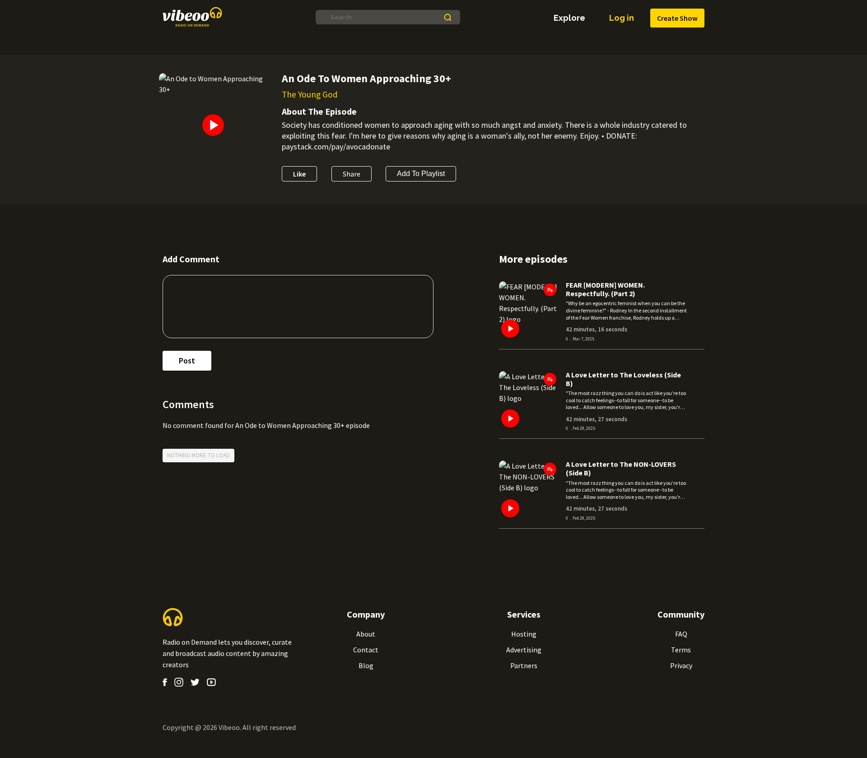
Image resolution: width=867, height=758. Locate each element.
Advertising (523, 649)
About (365, 633)
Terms (681, 649)
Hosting (523, 633)
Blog (366, 665)
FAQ (681, 633)
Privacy (681, 665)
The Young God (310, 94)
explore (569, 18)
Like (299, 173)
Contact (365, 649)
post (187, 360)
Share (351, 173)
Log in (621, 18)
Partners (523, 665)
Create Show (677, 18)
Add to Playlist (421, 173)
